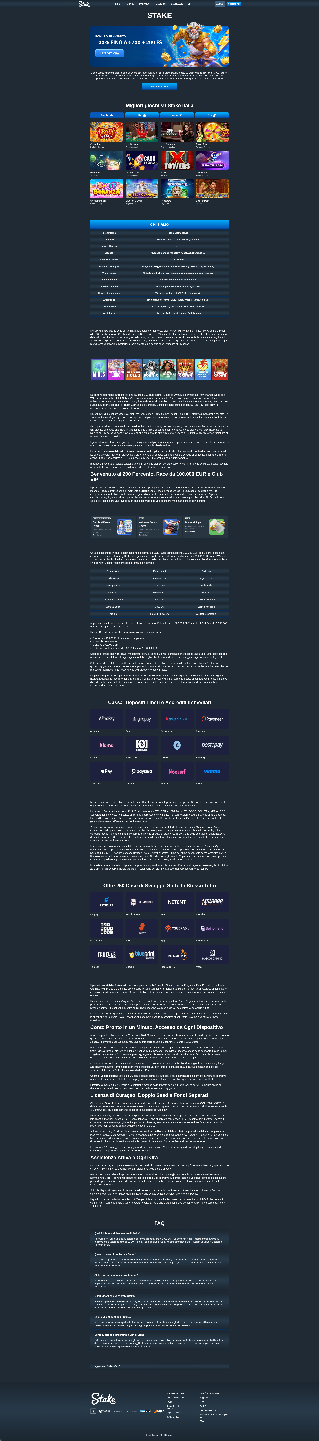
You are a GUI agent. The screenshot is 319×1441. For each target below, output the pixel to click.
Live (140, 115)
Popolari (105, 115)
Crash (175, 115)
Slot (210, 115)
